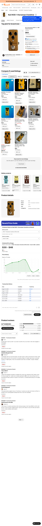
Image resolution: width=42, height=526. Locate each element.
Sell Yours (37, 314)
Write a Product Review (8, 328)
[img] (18, 54)
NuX (29, 200)
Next (20, 419)
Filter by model (5, 229)
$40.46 (31, 289)
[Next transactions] (39, 307)
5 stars (20, 323)
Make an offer (5, 102)
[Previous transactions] (37, 307)
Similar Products (10, 20)
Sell (33, 4)
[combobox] (20, 231)
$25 (30, 294)
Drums (39, 7)
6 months (29, 275)
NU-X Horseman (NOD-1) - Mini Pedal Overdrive (32, 28)
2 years (37, 275)
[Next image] (12, 85)
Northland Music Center (10, 54)
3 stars (20, 327)
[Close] (40, 17)
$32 (30, 292)
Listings (3, 20)
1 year (33, 275)
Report (3, 346)
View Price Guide (27, 314)
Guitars (10, 7)
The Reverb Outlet (5, 7)
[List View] (26, 72)
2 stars (20, 328)
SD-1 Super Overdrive (16, 185)
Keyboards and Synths (26, 7)
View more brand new (30, 36)
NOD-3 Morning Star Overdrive (5, 186)
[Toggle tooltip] (20, 24)
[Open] (39, 232)
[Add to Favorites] (36, 15)
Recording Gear (33, 7)
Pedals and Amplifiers (17, 7)
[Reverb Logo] (7, 5)
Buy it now (32, 51)
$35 (30, 296)
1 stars (20, 330)
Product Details (19, 20)
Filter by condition (5, 236)
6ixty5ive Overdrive (26, 185)
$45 (30, 298)
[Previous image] (3, 85)
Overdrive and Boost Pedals (33, 208)
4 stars (20, 325)
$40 (30, 291)
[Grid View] (24, 72)
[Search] (29, 4)
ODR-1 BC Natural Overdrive (36, 186)
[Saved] (36, 4)
